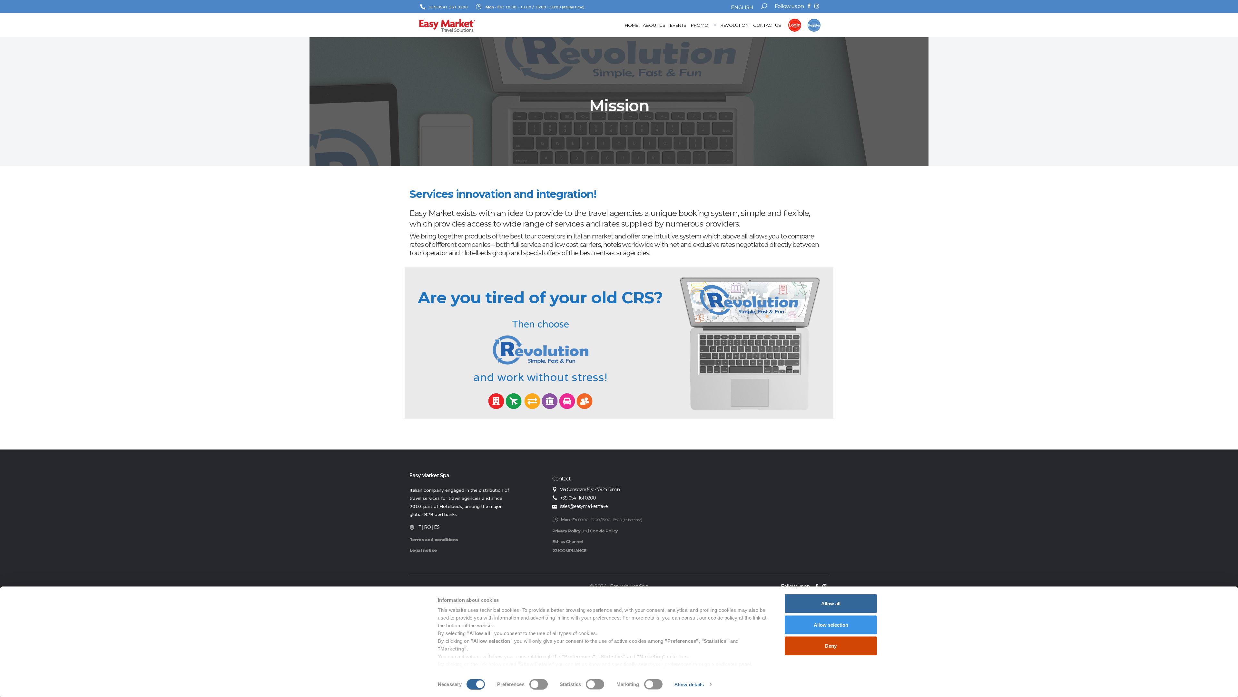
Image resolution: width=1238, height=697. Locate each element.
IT (419, 527)
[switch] (538, 684)
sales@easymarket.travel (584, 506)
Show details (689, 684)
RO (427, 527)
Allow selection (831, 624)
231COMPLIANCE (569, 550)
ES (436, 527)
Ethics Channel (567, 541)
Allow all (830, 603)
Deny (831, 646)
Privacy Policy (566, 530)
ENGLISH (742, 7)
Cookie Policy (604, 530)
